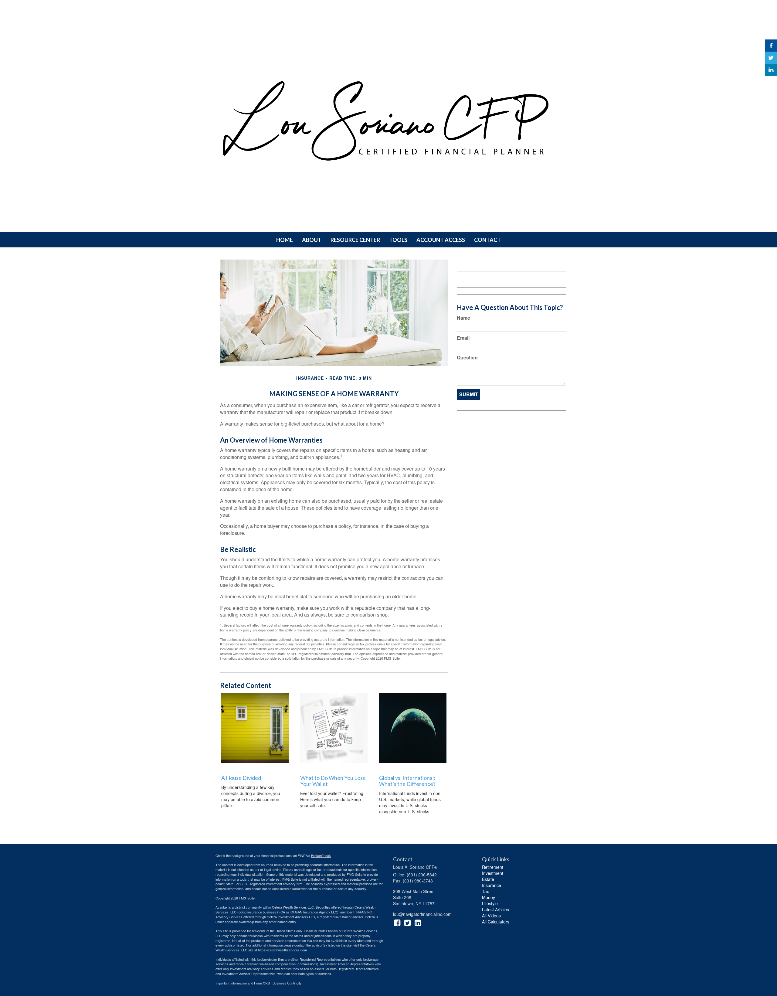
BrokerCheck (321, 855)
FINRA (358, 911)
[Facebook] (771, 45)
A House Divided (241, 777)
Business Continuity (287, 983)
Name (463, 317)
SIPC (368, 911)
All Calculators (495, 922)
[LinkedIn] (771, 70)
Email (463, 338)
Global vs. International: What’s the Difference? (407, 780)
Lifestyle (490, 903)
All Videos (491, 916)
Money (488, 897)
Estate (488, 879)
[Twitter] (771, 58)
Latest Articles (495, 909)
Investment (492, 873)
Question (467, 357)
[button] (311, 239)
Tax (485, 891)
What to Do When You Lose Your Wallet (333, 780)
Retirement (492, 867)
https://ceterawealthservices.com (282, 949)
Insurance (491, 885)
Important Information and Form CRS (242, 983)
